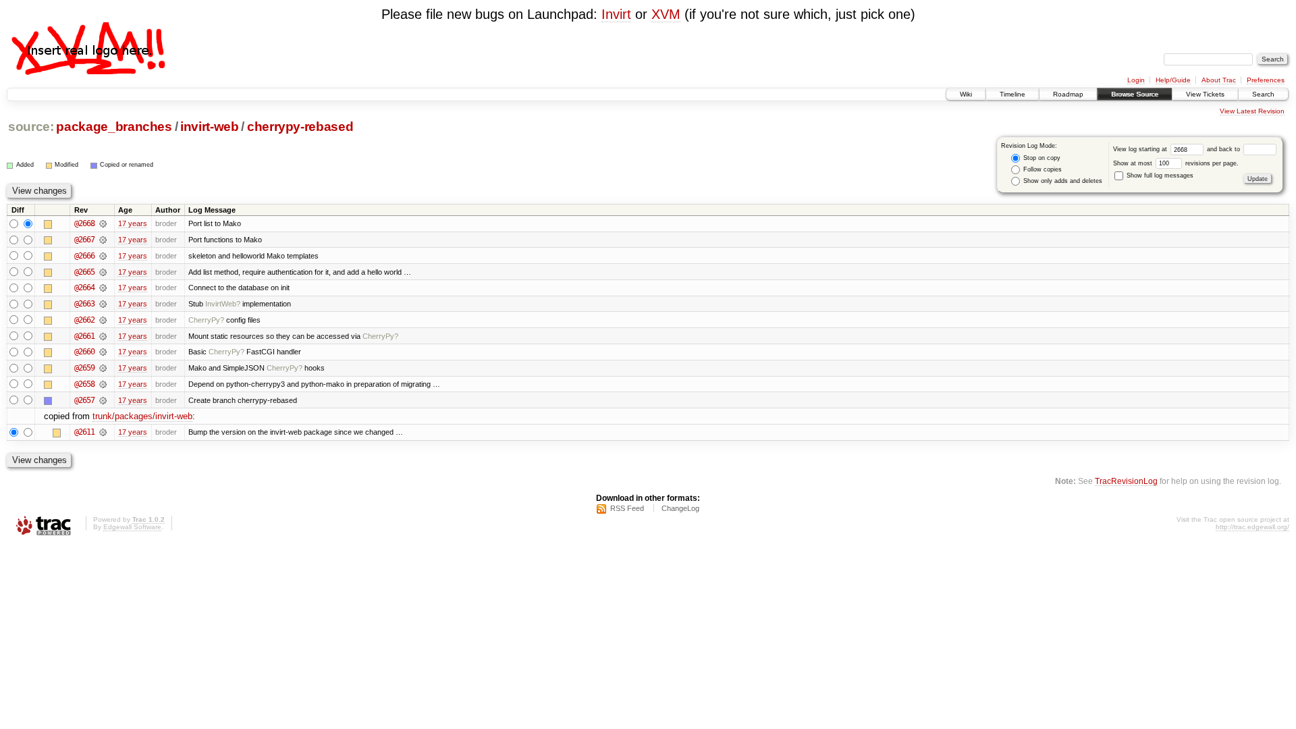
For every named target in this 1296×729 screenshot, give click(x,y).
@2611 (84, 432)
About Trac (1219, 80)
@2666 (84, 256)
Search (1263, 94)
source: (31, 126)
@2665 (84, 272)
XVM (665, 14)
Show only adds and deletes (1061, 181)
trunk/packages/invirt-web (142, 416)
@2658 (84, 384)
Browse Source (1134, 94)
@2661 (84, 336)
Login (1136, 80)
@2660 (84, 351)
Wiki (966, 94)
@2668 (84, 223)
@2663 (84, 303)
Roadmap (1068, 94)
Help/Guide (1173, 80)
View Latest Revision (1252, 111)
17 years (132, 223)
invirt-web (209, 126)
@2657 (84, 400)
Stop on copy (1040, 158)
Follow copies (1041, 169)
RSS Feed (627, 508)
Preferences (1266, 80)
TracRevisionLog (1126, 481)
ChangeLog (680, 508)
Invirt (616, 14)
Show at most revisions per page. (1176, 163)
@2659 (84, 368)
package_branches (114, 126)
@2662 (84, 320)
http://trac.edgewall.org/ (1252, 527)
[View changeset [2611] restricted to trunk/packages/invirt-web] (103, 432)
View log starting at (1141, 149)
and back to (1224, 149)
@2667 (84, 239)
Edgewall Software (132, 527)
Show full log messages (1159, 175)
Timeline (1012, 94)
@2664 (84, 287)
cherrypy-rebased (300, 126)
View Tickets (1205, 94)
